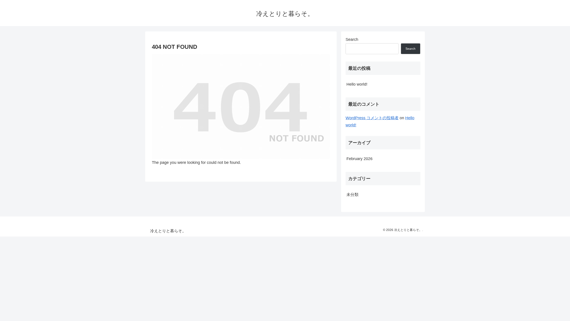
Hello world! (356, 84)
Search (352, 39)
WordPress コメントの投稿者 (372, 118)
